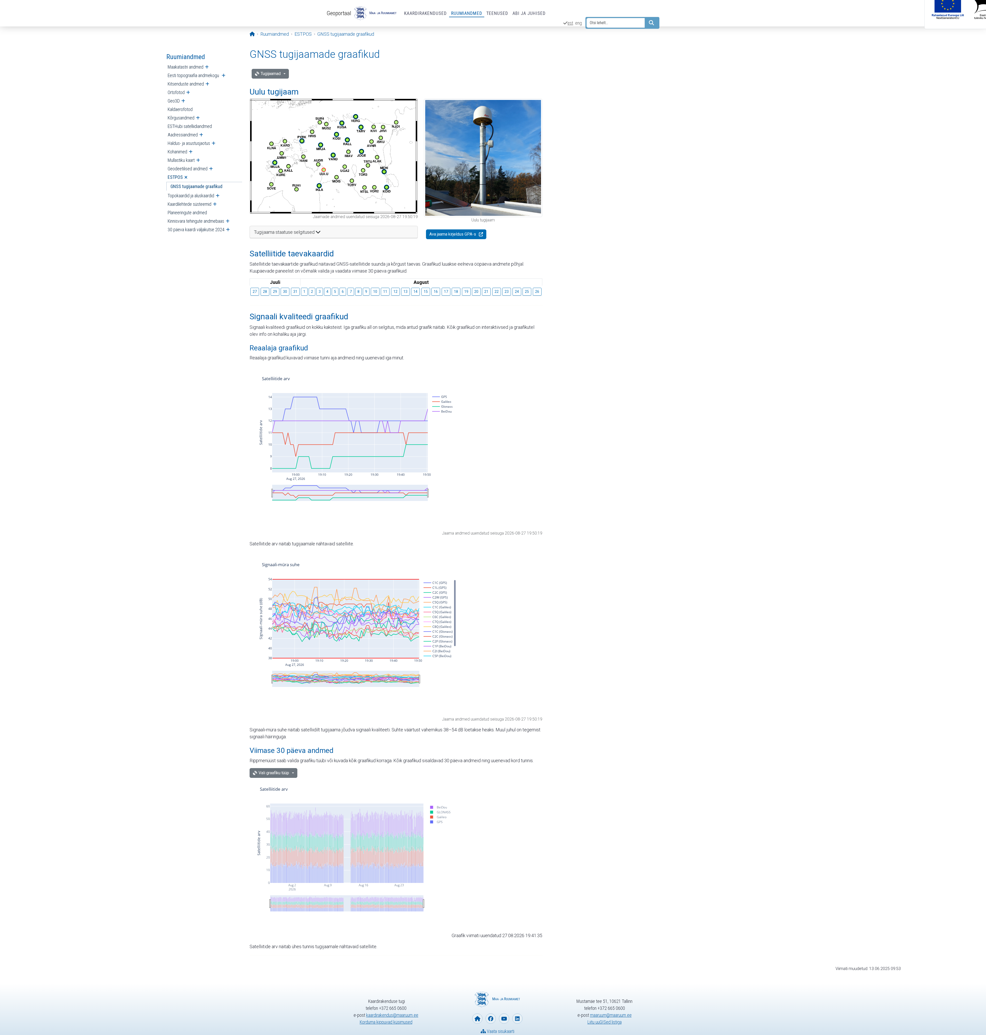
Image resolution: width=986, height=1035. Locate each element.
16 (436, 292)
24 (517, 292)
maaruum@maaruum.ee (611, 1015)
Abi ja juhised (529, 13)
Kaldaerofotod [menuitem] (180, 109)
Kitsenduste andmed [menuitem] (186, 84)
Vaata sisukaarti (500, 1031)
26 (537, 292)
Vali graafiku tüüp (274, 772)
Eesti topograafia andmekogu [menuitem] (194, 75)
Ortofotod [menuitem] (176, 92)
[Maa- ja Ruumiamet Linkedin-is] (517, 1018)
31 (295, 292)
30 (285, 292)
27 (255, 292)
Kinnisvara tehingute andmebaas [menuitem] (196, 221)
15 (426, 292)
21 (486, 292)
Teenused (497, 13)
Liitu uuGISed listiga (604, 1022)
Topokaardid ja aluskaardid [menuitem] (191, 195)
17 (446, 292)
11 (385, 292)
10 (375, 292)
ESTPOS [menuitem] (175, 177)
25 (527, 292)
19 (466, 292)
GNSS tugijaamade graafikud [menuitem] (196, 186)
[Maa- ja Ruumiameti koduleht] (477, 1018)
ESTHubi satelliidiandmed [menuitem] (190, 126)
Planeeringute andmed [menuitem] (187, 212)
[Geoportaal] (374, 13)
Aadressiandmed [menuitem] (183, 134)
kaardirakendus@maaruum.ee (392, 1015)
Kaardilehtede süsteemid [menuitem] (189, 204)
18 (456, 292)
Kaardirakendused (425, 13)
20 (476, 292)
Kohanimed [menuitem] (177, 151)
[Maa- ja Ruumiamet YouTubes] (504, 1018)
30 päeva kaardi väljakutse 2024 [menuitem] (196, 229)
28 (265, 292)
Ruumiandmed (466, 13)
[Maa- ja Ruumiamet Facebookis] (491, 1018)
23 (507, 292)
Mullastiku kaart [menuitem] (181, 160)
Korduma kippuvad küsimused (386, 1022)
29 (275, 292)
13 (405, 292)
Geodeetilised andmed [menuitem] (187, 168)
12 (395, 292)
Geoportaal (339, 13)
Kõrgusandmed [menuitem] (181, 117)
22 (497, 292)
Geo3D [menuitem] (174, 101)
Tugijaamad (271, 73)
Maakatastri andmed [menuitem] (185, 67)
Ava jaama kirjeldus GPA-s (452, 234)
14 (415, 292)
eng (578, 23)
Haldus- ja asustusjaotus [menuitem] (189, 143)
